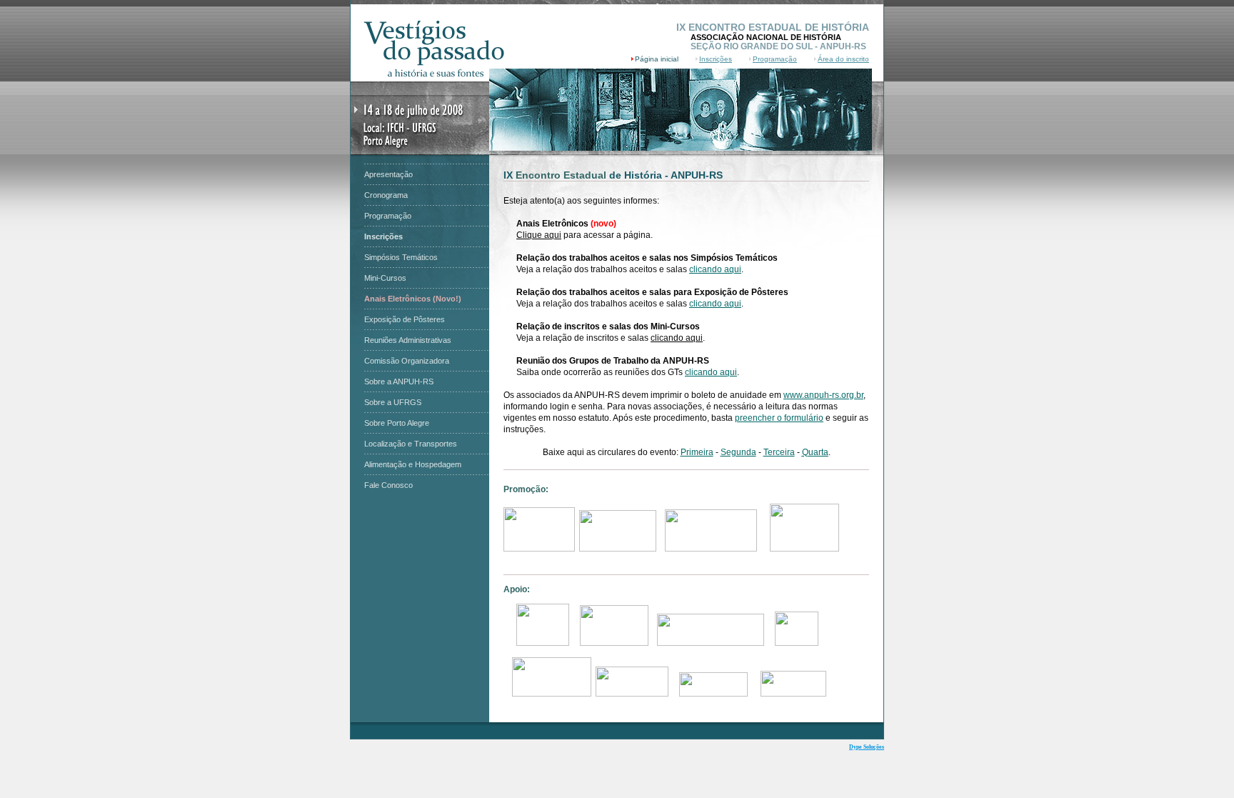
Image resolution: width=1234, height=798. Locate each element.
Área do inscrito (843, 59)
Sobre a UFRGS (392, 402)
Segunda (738, 452)
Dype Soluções (866, 747)
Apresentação (388, 174)
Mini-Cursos (385, 278)
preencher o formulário (779, 418)
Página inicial (656, 59)
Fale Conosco (388, 485)
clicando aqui (715, 269)
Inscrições (715, 59)
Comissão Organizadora (406, 360)
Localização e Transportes (410, 443)
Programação (775, 59)
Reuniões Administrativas (407, 340)
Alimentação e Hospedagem (412, 464)
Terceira (779, 452)
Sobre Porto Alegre (396, 423)
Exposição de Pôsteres (404, 319)
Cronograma (386, 195)
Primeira (697, 452)
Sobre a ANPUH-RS (398, 381)
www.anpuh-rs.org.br (823, 395)
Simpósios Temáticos (401, 257)
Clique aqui (538, 235)
